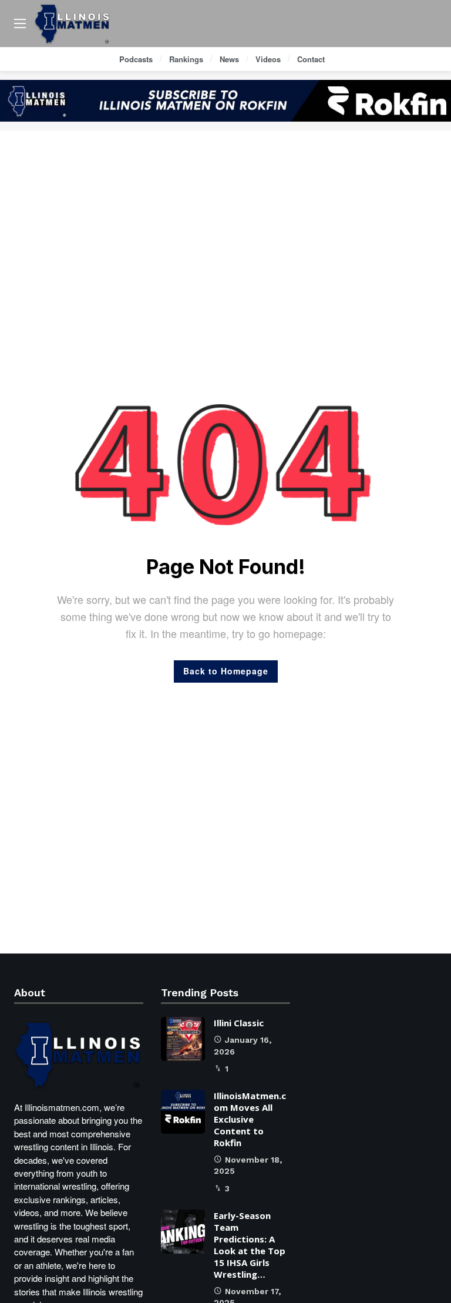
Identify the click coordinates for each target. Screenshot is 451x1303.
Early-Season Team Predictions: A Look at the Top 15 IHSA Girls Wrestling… (249, 1245)
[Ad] (225, 101)
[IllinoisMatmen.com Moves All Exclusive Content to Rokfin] (183, 1112)
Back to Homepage (225, 671)
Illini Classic (239, 1023)
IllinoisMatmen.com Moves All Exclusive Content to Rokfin (250, 1119)
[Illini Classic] (183, 1039)
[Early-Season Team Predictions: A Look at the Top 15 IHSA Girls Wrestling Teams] (183, 1232)
